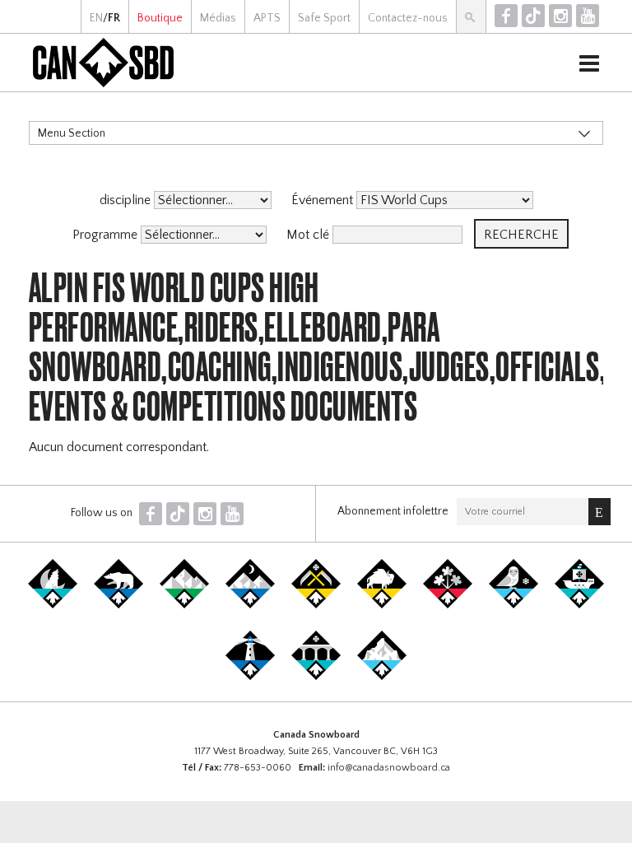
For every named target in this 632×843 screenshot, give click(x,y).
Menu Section (71, 133)
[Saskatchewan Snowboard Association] (316, 605)
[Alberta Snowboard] (250, 605)
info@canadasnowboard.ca (389, 767)
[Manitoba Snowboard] (382, 605)
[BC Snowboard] (184, 605)
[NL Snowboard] (382, 676)
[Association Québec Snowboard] (513, 605)
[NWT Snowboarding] (118, 605)
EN (96, 18)
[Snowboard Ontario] (447, 605)
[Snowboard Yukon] (52, 605)
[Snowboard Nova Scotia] (250, 676)
